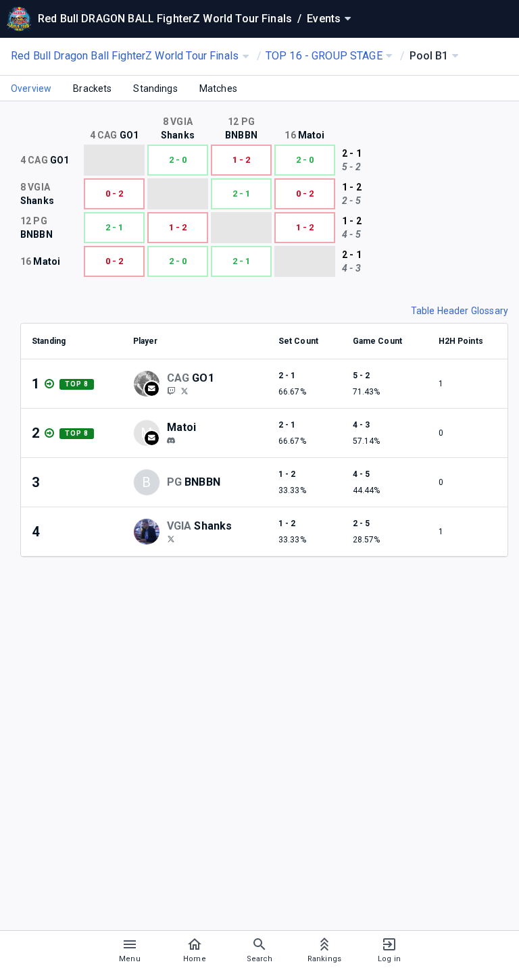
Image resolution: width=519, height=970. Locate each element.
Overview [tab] (31, 88)
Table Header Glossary (459, 310)
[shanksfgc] (171, 538)
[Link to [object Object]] (150, 383)
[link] (171, 439)
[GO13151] (184, 390)
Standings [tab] (155, 88)
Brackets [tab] (92, 88)
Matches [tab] (218, 88)
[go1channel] (171, 390)
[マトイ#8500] (171, 440)
